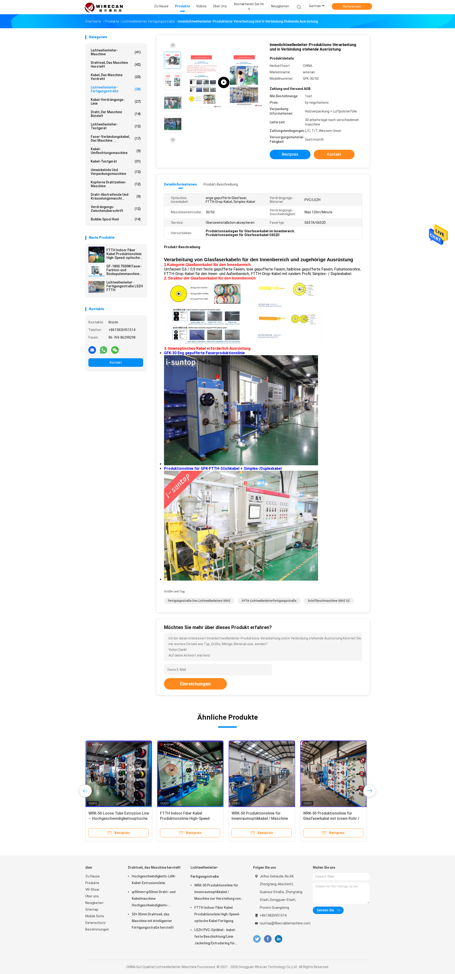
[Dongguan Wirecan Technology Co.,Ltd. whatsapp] (103, 350)
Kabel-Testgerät (116, 161)
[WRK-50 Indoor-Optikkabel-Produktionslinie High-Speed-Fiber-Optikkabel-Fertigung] (119, 774)
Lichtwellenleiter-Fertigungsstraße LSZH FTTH (124, 286)
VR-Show (92, 889)
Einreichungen (195, 684)
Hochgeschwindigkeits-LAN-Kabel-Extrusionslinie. (154, 879)
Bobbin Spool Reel (116, 219)
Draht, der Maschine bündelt (116, 114)
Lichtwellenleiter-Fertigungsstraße (116, 89)
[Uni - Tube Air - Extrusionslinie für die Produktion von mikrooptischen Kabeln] (262, 774)
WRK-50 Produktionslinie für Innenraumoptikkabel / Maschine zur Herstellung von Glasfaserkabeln (217, 892)
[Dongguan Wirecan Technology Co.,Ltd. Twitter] (257, 939)
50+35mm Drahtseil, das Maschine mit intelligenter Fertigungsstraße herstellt (153, 920)
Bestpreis (290, 154)
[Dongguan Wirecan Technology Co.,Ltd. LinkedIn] (278, 939)
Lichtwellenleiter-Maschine (116, 52)
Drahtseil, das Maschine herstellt (116, 64)
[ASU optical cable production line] (224, 82)
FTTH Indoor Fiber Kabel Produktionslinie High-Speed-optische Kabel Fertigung (123, 254)
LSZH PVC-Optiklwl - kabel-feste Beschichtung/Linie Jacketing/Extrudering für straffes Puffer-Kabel (215, 937)
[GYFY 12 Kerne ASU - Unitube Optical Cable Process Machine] (190, 774)
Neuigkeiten (94, 903)
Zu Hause (92, 876)
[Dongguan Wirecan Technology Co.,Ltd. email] (92, 350)
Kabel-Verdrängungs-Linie (116, 101)
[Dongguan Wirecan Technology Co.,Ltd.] (104, 7)
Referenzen (352, 6)
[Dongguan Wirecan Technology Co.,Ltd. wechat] (115, 350)
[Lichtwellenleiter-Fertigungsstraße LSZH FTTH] (96, 287)
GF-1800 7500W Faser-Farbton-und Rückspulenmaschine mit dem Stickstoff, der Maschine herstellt (124, 270)
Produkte (92, 883)
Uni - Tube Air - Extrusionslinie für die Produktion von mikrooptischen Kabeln (261, 818)
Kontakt (116, 362)
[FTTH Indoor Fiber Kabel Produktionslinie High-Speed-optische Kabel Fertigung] (96, 255)
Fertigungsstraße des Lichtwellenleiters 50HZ (199, 600)
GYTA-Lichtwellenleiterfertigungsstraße (269, 600)
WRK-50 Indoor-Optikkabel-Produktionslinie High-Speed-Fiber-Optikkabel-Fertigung (118, 818)
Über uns (92, 896)
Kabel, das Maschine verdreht (116, 77)
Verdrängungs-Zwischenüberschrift (116, 209)
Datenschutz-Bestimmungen (97, 926)
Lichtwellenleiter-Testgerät (116, 126)
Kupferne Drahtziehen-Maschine (116, 184)
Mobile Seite (94, 916)
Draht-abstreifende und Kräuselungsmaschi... (116, 196)
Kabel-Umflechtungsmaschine (116, 151)
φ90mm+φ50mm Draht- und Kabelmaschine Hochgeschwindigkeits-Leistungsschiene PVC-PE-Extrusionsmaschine (154, 899)
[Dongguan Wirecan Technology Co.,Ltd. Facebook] (268, 939)
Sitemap (91, 909)
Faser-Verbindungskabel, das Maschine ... (116, 138)
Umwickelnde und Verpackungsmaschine (116, 172)
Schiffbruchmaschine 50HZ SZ (329, 600)
